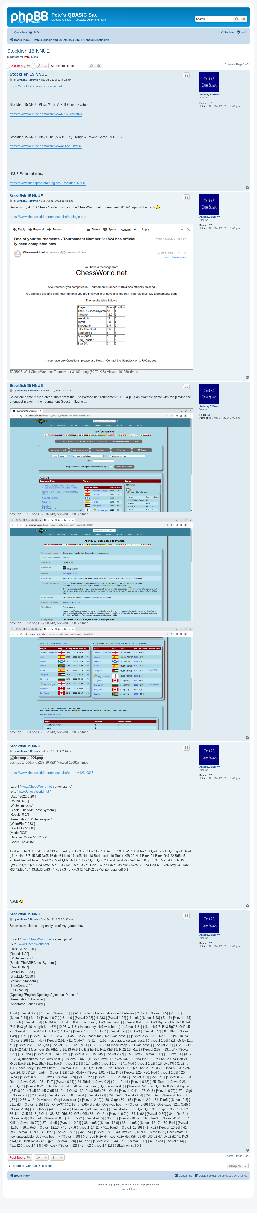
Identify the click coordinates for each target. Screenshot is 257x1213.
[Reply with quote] (186, 75)
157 (209, 103)
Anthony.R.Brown (209, 94)
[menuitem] (34, 32)
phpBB (115, 1184)
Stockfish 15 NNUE (28, 51)
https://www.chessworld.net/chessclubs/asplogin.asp (48, 217)
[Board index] (29, 16)
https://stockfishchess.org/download (36, 86)
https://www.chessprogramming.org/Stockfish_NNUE (48, 183)
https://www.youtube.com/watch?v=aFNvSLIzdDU (46, 146)
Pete (27, 56)
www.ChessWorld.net (36, 786)
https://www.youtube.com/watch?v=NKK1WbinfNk (46, 114)
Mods (34, 56)
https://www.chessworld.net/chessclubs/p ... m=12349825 (51, 773)
